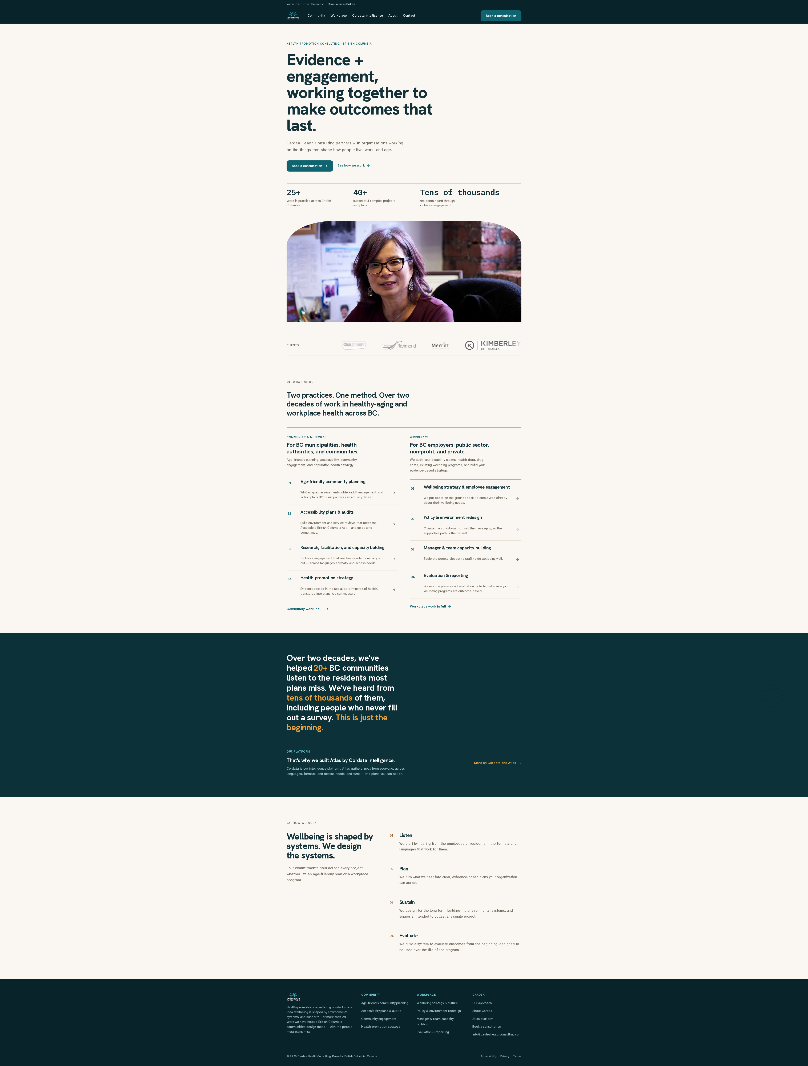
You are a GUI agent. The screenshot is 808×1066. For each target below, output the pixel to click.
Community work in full (305, 609)
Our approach (482, 1003)
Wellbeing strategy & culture (437, 1003)
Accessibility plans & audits (381, 1011)
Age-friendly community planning (384, 1003)
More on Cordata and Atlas (495, 763)
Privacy (504, 1056)
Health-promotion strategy (380, 1027)
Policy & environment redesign (439, 1011)
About (392, 15)
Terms (517, 1056)
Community (316, 15)
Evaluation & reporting (433, 1032)
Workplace (339, 15)
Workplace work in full (428, 606)
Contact (409, 15)
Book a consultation (341, 4)
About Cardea (482, 1011)
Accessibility (489, 1056)
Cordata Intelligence (367, 15)
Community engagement (378, 1019)
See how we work (351, 165)
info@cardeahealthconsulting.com (496, 1034)
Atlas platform (482, 1019)
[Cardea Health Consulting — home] (293, 16)
